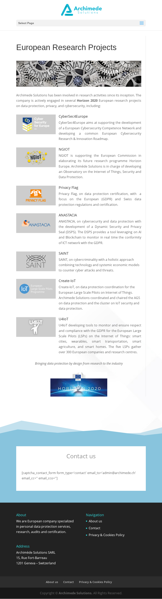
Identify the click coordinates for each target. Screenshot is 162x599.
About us (95, 521)
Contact (94, 528)
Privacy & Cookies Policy (106, 535)
